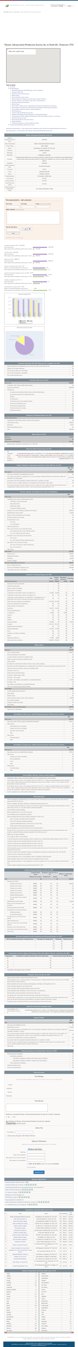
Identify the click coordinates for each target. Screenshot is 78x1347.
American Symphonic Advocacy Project (20, 1248)
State (60, 1213)
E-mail (43, 204)
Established (64, 1213)
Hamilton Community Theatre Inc (20, 1245)
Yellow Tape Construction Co (20, 1219)
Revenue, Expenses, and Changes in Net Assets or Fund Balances (28, 100)
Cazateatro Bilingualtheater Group (20, 1266)
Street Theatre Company (20, 1228)
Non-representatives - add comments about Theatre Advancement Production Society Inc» (29, 130)
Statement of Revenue (17, 92)
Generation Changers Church (11, 1182)
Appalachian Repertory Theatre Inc (20, 1254)
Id (5, 1213)
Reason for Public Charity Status (20, 97)
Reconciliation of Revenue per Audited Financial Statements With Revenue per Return (34, 106)
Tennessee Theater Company (20, 1225)
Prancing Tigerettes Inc (10, 1199)
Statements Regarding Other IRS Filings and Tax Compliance (27, 90)
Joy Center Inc (8, 1192)
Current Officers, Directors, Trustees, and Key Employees (26, 109)
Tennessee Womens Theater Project (20, 1235)
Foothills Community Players (20, 1232)
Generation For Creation (20, 1241)
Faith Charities (8, 1197)
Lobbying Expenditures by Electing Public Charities (25, 123)
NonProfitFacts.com (8, 12)
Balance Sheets (16, 104)
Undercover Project (9, 1189)
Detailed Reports (14, 88)
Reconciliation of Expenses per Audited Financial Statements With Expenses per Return (34, 107)
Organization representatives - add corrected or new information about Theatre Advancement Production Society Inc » (36, 128)
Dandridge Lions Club (10, 1195)
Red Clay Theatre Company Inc (20, 1239)
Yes (9, 1117)
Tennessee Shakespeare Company (20, 1223)
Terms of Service (30, 1136)
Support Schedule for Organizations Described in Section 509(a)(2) (29, 99)
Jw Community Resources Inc (12, 1204)
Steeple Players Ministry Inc (20, 1230)
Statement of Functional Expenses (20, 94)
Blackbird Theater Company (20, 1237)
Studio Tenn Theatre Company (20, 1221)
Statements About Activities (19, 118)
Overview (12, 87)
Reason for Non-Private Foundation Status (22, 119)
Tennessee (16, 12)
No (14, 1117)
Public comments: (15, 209)
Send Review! (39, 1172)
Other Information (16, 111)
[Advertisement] (39, 27)
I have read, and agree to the (21, 1136)
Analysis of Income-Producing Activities (22, 113)
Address (46, 1213)
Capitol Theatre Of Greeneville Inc (20, 1262)
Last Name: (24, 204)
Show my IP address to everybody (44, 1164)
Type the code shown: (11, 227)
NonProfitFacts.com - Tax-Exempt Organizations (27, 5)
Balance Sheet (15, 95)
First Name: (9, 204)
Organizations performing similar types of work (22, 125)
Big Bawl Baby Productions (20, 1259)
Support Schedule (16, 121)
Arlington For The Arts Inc (20, 1256)
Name (20, 1213)
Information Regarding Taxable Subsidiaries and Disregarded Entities (29, 114)
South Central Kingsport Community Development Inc (17, 1202)
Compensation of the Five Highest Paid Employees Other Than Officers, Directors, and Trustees (36, 116)
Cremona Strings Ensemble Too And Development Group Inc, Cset (20, 1187)
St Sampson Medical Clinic (11, 1185)
